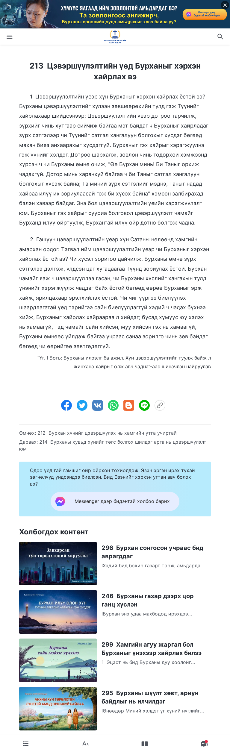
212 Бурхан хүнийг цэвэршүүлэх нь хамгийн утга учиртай (107, 433)
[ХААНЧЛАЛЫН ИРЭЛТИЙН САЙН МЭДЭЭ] (115, 36)
